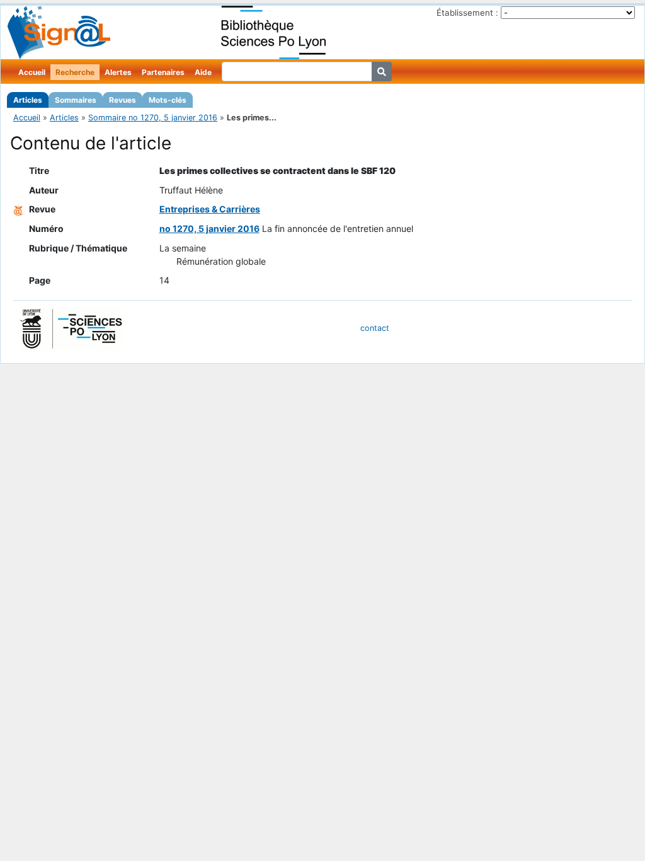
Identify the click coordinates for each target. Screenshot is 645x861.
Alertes (118, 72)
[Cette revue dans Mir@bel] (18, 209)
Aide (203, 72)
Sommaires (75, 100)
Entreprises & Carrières (209, 209)
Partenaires (163, 72)
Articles (27, 100)
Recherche (74, 72)
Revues (122, 100)
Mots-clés (167, 100)
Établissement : (467, 13)
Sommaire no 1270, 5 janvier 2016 (152, 117)
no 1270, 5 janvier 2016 (209, 228)
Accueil (31, 72)
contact (374, 328)
